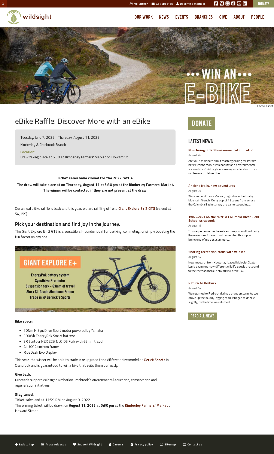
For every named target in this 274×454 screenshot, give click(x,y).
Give (223, 17)
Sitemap (169, 444)
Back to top (26, 444)
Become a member (192, 3)
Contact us (194, 444)
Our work (143, 17)
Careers (117, 444)
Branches (204, 17)
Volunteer (140, 3)
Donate (202, 123)
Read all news (202, 316)
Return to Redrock (202, 283)
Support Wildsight (89, 444)
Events (181, 17)
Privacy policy (143, 444)
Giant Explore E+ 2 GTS (136, 208)
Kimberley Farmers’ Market (146, 405)
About (239, 17)
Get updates (164, 3)
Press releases (55, 444)
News (164, 17)
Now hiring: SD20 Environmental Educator (220, 150)
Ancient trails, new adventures (211, 185)
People (257, 17)
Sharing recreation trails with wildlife (216, 251)
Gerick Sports (154, 360)
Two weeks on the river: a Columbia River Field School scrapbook (223, 218)
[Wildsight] (29, 17)
